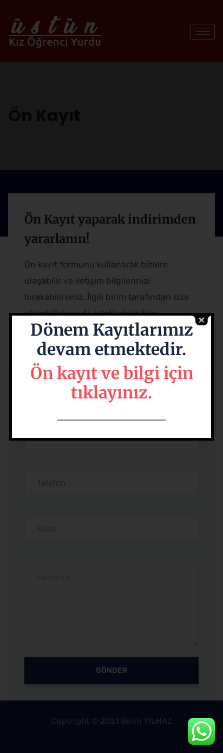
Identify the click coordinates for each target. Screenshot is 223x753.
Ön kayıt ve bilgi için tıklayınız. (111, 383)
